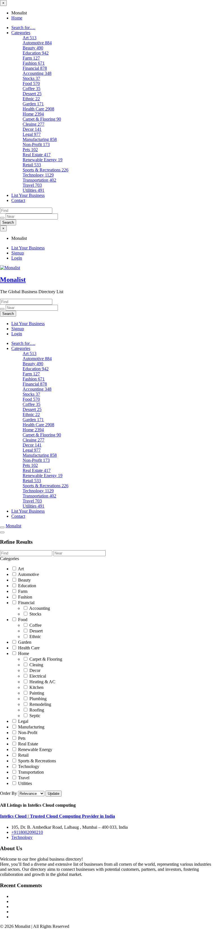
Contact (18, 200)
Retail (32, 164)
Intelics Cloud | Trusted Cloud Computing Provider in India (57, 816)
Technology (38, 175)
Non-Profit (36, 144)
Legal (32, 134)
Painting (36, 693)
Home (16, 18)
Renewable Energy (42, 159)
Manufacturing (40, 139)
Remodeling (39, 704)
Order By (9, 793)
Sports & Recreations (45, 169)
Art (29, 37)
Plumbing (37, 698)
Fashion (34, 63)
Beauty (33, 47)
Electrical (37, 676)
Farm (31, 58)
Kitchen (36, 687)
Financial (35, 68)
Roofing (36, 710)
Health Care (38, 108)
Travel (32, 185)
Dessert (32, 93)
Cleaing (33, 124)
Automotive (37, 42)
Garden (33, 103)
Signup (17, 253)
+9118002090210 (27, 832)
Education (36, 53)
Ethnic (31, 98)
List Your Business (28, 195)
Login (16, 258)
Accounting (37, 73)
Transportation (39, 180)
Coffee (31, 88)
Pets (30, 149)
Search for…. (23, 27)
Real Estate (37, 154)
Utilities (33, 190)
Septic (34, 715)
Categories (20, 32)
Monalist (13, 279)
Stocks (31, 78)
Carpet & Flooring (42, 119)
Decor (32, 129)
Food (31, 83)
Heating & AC (41, 681)
